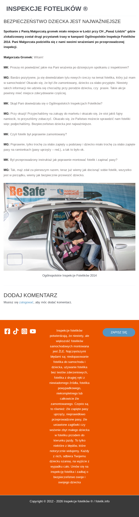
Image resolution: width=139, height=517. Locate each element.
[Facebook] (7, 331)
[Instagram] (24, 331)
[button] (119, 332)
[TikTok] (16, 331)
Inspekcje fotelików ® (47, 8)
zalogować (26, 302)
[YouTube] (33, 331)
